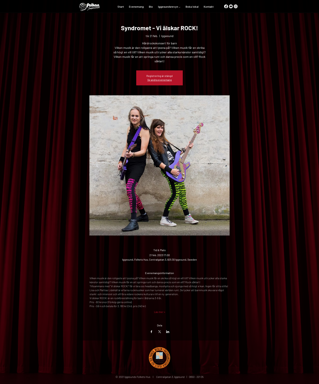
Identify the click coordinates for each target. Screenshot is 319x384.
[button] (169, 6)
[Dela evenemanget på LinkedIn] (167, 331)
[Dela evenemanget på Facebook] (151, 331)
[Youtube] (231, 6)
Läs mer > (159, 311)
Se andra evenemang (159, 79)
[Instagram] (236, 6)
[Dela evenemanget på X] (159, 331)
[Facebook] (226, 6)
